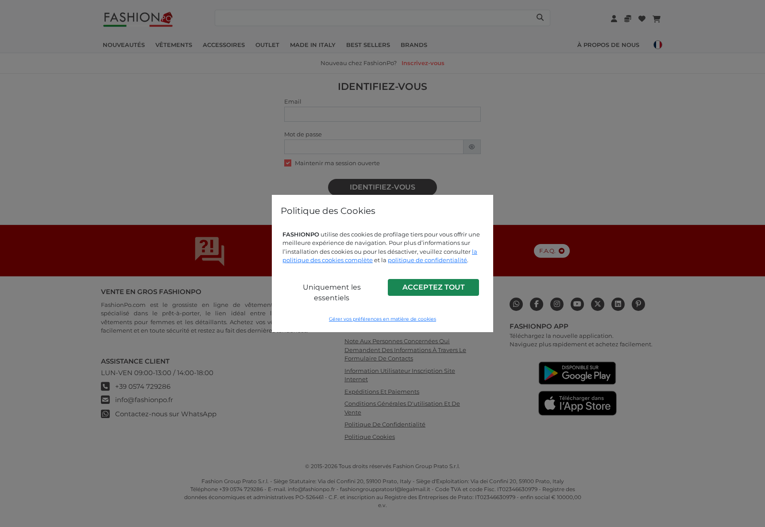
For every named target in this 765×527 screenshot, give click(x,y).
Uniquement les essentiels (332, 292)
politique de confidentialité (427, 260)
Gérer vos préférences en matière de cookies (382, 319)
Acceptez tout (433, 287)
